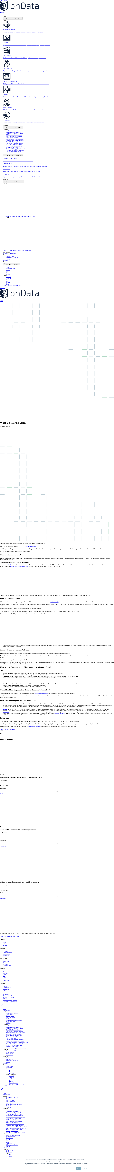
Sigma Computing (13, 1083)
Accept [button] (78, 1168)
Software (5, 1063)
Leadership (9, 1067)
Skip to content (3, 0)
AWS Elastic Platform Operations (14, 1031)
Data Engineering (10, 1017)
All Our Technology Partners (16, 1084)
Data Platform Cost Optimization (14, 1037)
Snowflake (12, 1077)
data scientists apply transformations (19, 566)
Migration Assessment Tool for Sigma (15, 1032)
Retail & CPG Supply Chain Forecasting (16, 1048)
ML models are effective (6, 564)
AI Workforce (9, 1018)
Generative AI (9, 1014)
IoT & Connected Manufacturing (14, 1035)
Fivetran (11, 1081)
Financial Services (10, 1052)
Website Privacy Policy (37, 1161)
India (10, 1071)
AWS (10, 1078)
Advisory (8, 1023)
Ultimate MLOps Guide (34, 726)
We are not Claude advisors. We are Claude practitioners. (17, 250)
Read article (3, 793)
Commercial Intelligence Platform (14, 1028)
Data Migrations (10, 1016)
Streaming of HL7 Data (12, 1046)
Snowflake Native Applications (13, 1030)
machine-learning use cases (41, 693)
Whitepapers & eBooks (12, 1060)
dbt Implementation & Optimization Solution (17, 1042)
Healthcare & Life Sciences (13, 1050)
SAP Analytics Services (12, 1038)
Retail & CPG (9, 1055)
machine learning (54, 602)
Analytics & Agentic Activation (14, 1020)
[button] (57, 734)
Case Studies (9, 1059)
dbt (10, 1080)
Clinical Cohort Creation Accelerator (15, 1041)
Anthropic (11, 1076)
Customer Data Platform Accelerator (15, 1039)
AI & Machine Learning (12, 1013)
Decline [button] (85, 1168)
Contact (5, 1085)
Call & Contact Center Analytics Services (16, 1044)
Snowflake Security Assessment (14, 1034)
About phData (9, 1066)
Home (4, 1009)
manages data (110, 703)
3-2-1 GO (8, 1025)
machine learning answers (31, 546)
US (10, 1070)
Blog (7, 1057)
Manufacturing (9, 1053)
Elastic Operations (10, 1021)
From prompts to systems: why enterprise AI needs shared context (19, 216)
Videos (8, 1062)
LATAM (11, 1073)
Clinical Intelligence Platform (13, 1027)
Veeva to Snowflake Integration (14, 1045)
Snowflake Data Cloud (59, 713)
